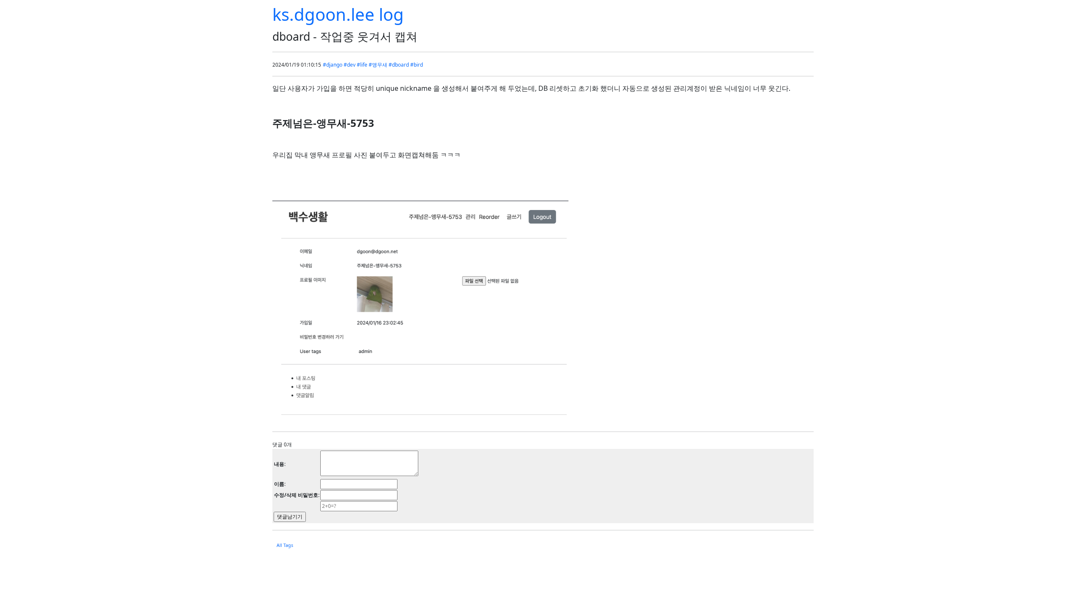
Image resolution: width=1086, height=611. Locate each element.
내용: (279, 464)
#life (362, 64)
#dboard (399, 64)
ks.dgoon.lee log (338, 14)
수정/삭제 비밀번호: (296, 495)
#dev (349, 64)
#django (332, 64)
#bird (416, 64)
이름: (279, 484)
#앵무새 (378, 64)
